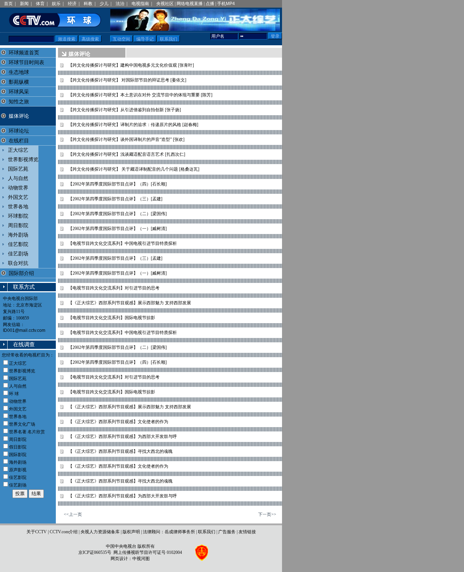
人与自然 (18, 178)
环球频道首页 (24, 52)
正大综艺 (18, 150)
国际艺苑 (18, 169)
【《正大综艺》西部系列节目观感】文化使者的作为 (118, 421)
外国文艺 (18, 197)
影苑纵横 (19, 82)
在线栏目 (19, 140)
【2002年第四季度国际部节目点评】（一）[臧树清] (117, 228)
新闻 (24, 3)
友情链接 (247, 531)
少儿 (104, 3)
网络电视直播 (190, 3)
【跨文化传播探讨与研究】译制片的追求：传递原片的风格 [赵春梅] (133, 124)
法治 (120, 3)
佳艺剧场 (18, 253)
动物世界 (18, 188)
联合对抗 (18, 263)
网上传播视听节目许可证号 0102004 (147, 552)
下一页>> (267, 514)
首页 (8, 3)
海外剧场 (18, 235)
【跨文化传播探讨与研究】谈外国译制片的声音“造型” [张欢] (126, 139)
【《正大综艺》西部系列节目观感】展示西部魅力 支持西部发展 (129, 302)
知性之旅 (19, 101)
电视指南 (140, 3)
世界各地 (18, 206)
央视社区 (165, 3)
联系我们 (206, 531)
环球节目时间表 (26, 62)
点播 (210, 3)
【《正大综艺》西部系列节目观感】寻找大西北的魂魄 (120, 451)
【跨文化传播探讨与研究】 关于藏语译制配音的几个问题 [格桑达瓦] (133, 169)
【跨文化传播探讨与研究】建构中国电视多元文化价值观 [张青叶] (131, 65)
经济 (72, 3)
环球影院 (18, 216)
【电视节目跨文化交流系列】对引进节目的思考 (114, 288)
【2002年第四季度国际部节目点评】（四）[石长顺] (117, 184)
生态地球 (19, 72)
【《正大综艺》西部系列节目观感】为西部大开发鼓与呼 (122, 436)
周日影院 (18, 225)
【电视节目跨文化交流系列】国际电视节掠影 (111, 317)
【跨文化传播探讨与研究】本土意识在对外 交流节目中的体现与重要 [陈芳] (140, 94)
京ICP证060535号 (94, 552)
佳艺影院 (18, 244)
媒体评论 (19, 116)
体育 (40, 3)
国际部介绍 (21, 273)
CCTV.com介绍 (64, 531)
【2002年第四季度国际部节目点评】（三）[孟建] (115, 198)
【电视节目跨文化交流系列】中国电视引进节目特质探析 (122, 243)
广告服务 (227, 531)
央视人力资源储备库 (100, 531)
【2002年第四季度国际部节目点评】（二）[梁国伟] (117, 213)
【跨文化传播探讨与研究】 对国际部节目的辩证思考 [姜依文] (127, 80)
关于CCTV (36, 531)
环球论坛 (19, 131)
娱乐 (56, 3)
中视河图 (141, 558)
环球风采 (19, 92)
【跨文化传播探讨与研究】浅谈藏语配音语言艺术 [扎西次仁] (126, 154)
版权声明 (131, 531)
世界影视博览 (23, 159)
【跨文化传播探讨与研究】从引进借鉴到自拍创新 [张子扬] (124, 109)
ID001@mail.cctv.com (24, 330)
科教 (88, 3)
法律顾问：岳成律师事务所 (169, 531)
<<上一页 (73, 514)
